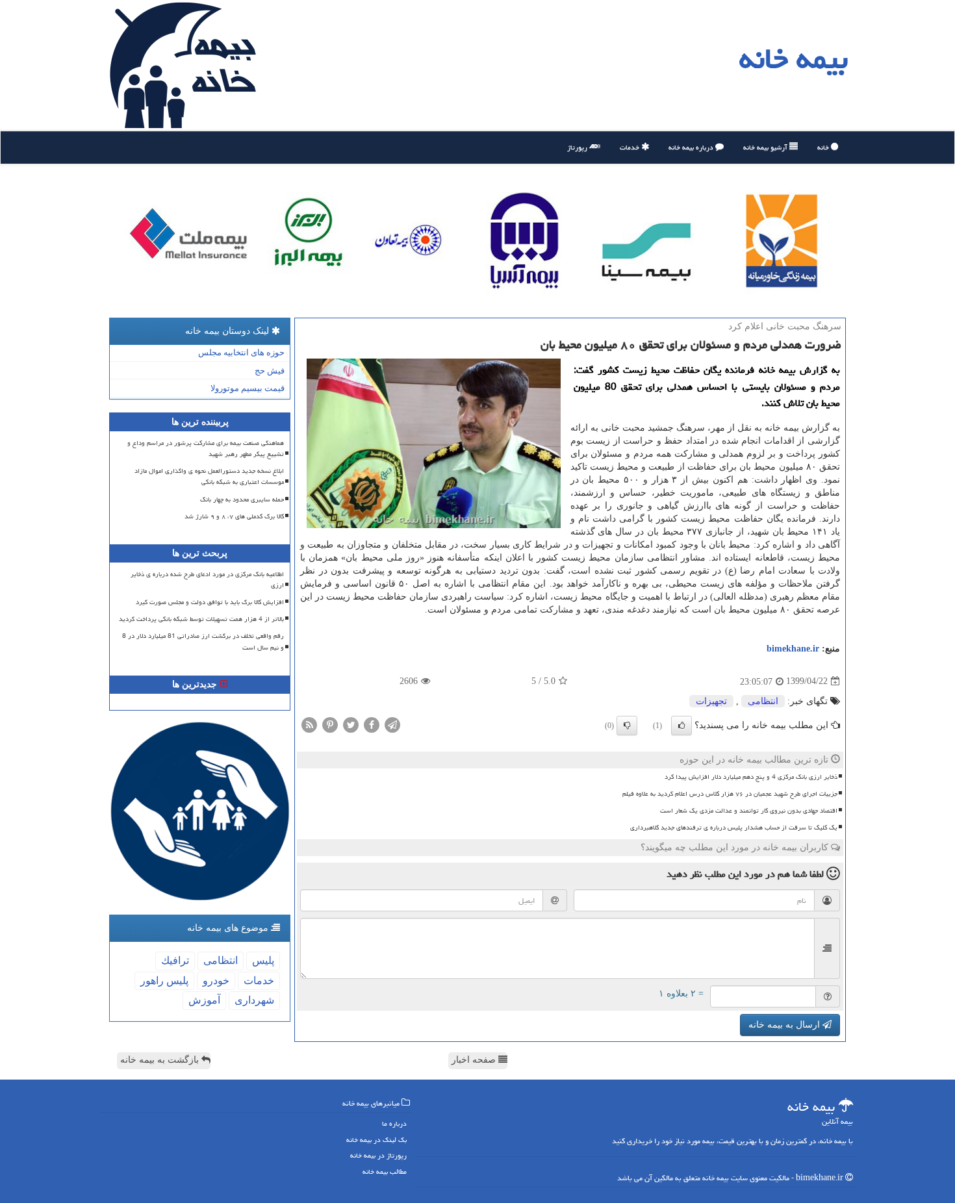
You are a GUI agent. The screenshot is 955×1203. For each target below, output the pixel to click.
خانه (824, 147)
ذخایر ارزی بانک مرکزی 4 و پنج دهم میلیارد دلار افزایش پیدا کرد (751, 776)
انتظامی (763, 701)
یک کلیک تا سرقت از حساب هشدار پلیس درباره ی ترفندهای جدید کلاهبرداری (733, 827)
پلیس (263, 960)
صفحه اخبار (475, 1060)
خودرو (216, 980)
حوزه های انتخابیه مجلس (241, 352)
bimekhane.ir (793, 648)
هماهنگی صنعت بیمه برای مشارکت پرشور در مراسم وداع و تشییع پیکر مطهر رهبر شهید (205, 449)
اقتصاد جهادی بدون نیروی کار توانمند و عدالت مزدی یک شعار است (748, 810)
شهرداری (254, 1000)
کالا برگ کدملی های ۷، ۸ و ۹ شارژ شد (234, 516)
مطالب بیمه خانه (385, 1171)
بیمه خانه (793, 58)
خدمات (630, 147)
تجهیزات (711, 701)
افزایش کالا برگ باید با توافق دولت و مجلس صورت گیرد (210, 602)
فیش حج (270, 370)
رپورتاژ (578, 147)
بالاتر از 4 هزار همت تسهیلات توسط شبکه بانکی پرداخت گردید (201, 619)
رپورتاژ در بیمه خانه (378, 1155)
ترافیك (175, 960)
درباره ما (394, 1123)
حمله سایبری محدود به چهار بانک (242, 499)
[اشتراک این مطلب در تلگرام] (392, 724)
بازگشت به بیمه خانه (160, 1060)
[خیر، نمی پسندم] (627, 725)
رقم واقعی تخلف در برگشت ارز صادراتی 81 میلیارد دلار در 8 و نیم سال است (203, 641)
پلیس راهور (164, 980)
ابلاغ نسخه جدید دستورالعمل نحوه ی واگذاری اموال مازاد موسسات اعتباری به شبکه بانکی (209, 476)
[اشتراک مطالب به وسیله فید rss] (309, 724)
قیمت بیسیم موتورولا (247, 388)
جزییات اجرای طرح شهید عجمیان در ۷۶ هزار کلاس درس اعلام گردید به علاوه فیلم (729, 793)
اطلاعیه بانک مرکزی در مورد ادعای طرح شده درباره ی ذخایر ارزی (207, 580)
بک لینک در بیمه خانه (376, 1139)
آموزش (204, 1000)
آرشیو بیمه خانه (766, 147)
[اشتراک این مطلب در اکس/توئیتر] (351, 724)
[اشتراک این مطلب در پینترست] (330, 724)
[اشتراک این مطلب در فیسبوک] (372, 724)
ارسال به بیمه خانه (785, 1025)
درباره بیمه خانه (691, 147)
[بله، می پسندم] (681, 725)
